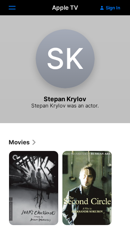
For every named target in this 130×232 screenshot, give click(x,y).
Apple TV (65, 7)
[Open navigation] (16, 7)
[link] (23, 142)
